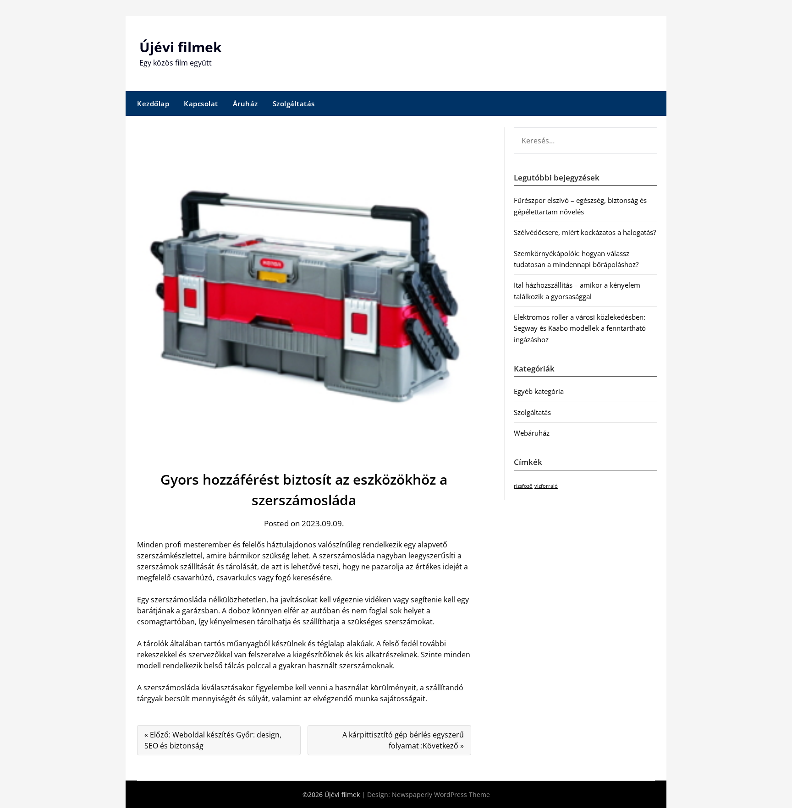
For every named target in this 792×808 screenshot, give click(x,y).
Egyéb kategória (539, 391)
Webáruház (532, 432)
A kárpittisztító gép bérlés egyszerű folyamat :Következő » (403, 740)
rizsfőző (523, 486)
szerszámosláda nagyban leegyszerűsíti (387, 556)
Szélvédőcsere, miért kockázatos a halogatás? (585, 232)
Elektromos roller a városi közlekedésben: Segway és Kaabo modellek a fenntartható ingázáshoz (580, 328)
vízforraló (546, 486)
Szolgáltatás (294, 103)
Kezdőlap (153, 103)
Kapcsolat (201, 103)
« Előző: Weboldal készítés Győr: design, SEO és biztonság (212, 740)
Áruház (245, 103)
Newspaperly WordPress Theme (441, 794)
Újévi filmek (180, 47)
